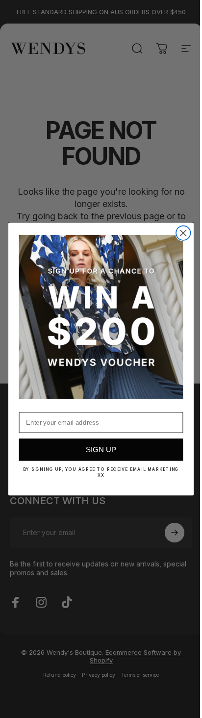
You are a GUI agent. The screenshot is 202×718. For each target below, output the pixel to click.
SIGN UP (97, 450)
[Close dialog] (180, 233)
